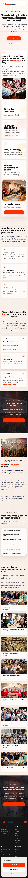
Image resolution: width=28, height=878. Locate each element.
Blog (16, 854)
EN (25, 821)
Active (16, 833)
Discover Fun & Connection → (10, 349)
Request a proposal (14, 43)
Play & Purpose (4, 851)
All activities (4, 829)
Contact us (14, 212)
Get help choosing (14, 424)
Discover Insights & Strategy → (10, 384)
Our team (17, 851)
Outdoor (17, 831)
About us (17, 849)
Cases (16, 856)
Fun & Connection (5, 849)
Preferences (14, 873)
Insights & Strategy (5, 854)
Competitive (18, 838)
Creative (17, 835)
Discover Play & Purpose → (9, 367)
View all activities (14, 420)
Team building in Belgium (5, 834)
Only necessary (14, 869)
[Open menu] (18, 3)
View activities (14, 38)
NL (20, 821)
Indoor (16, 829)
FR (22, 821)
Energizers (17, 842)
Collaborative (18, 840)
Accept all (14, 864)
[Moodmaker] (9, 4)
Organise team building (6, 831)
